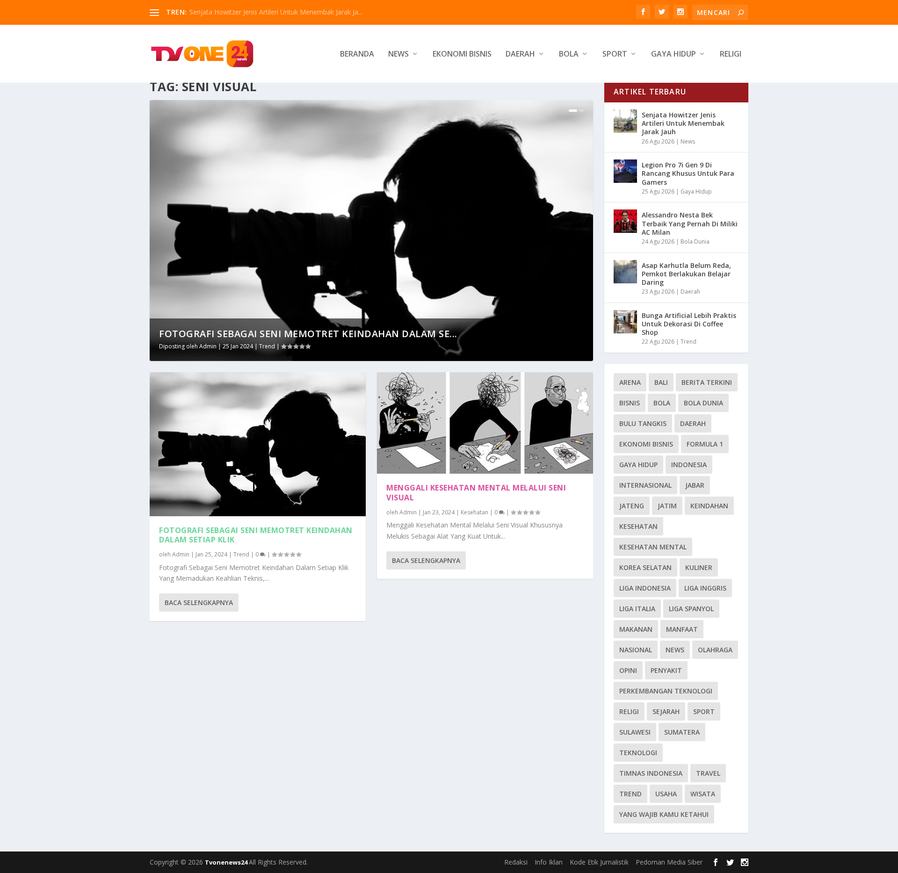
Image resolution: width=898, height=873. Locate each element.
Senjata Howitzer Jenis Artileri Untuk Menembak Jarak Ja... (275, 11)
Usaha (666, 793)
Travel (708, 773)
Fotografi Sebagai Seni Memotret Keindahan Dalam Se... (308, 333)
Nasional (635, 649)
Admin (208, 346)
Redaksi (516, 862)
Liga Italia (637, 608)
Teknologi (638, 752)
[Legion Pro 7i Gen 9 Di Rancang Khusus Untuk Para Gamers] (625, 171)
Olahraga (715, 649)
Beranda (357, 54)
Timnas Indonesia (650, 773)
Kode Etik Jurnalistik (599, 862)
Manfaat (682, 629)
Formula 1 (705, 444)
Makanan (635, 629)
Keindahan (709, 505)
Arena (630, 382)
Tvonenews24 (227, 862)
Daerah (520, 54)
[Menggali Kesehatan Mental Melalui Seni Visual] (485, 423)
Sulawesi (635, 732)
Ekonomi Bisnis (462, 54)
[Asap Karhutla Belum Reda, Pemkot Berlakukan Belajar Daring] (625, 271)
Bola (569, 54)
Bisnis (629, 402)
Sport (614, 54)
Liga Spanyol (691, 608)
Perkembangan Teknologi (665, 690)
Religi (730, 54)
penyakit (666, 670)
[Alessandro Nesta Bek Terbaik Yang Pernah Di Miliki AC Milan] (625, 221)
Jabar (694, 485)
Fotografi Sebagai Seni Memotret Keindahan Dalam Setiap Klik (256, 535)
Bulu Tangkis (642, 423)
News (398, 54)
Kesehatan (474, 512)
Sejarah (666, 711)
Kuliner (698, 567)
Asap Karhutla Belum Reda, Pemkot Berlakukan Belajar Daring (686, 274)
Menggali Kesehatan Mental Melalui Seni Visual (476, 493)
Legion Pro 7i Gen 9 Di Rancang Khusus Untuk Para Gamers (688, 173)
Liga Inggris (705, 588)
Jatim (667, 505)
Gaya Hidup (673, 54)
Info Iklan (549, 862)
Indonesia (689, 464)
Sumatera (682, 732)
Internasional (645, 485)
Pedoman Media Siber (669, 862)
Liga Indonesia (645, 588)
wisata (702, 793)
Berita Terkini (706, 382)
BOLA (661, 402)
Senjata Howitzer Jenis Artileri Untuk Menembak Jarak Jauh (683, 123)
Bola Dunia (695, 241)
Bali (661, 382)
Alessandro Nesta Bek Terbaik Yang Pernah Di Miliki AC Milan (690, 223)
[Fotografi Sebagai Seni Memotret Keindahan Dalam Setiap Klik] (258, 444)
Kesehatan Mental (653, 546)
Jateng (631, 505)
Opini (628, 670)
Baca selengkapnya (199, 602)
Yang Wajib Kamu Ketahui (664, 814)
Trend (267, 346)
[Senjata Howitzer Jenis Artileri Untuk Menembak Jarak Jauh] (625, 121)
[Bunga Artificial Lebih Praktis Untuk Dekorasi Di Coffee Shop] (625, 321)
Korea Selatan (645, 567)
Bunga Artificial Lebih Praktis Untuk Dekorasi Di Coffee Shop (689, 324)
